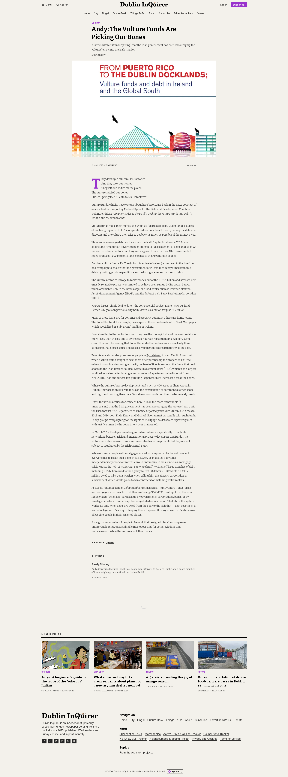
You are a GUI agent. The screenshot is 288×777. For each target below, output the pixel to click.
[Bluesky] (56, 741)
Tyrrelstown (154, 355)
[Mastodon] (74, 741)
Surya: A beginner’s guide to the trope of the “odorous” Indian (63, 681)
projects (148, 752)
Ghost (153, 771)
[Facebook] (44, 741)
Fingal (201, 672)
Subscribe (238, 4)
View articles (99, 577)
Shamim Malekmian (103, 691)
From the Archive (130, 752)
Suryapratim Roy (50, 691)
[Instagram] (62, 741)
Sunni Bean (203, 691)
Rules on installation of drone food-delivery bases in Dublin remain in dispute (222, 681)
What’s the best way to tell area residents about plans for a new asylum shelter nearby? (117, 681)
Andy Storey (99, 55)
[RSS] (50, 741)
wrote (173, 471)
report (116, 209)
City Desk (99, 672)
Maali (162, 771)
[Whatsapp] (68, 741)
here (145, 204)
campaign (103, 268)
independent (99, 462)
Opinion (96, 23)
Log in (223, 4)
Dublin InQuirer (122, 771)
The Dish (150, 672)
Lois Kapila (151, 687)
